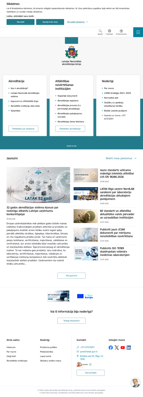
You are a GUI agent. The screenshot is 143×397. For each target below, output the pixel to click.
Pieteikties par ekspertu (23, 128)
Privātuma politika (48, 347)
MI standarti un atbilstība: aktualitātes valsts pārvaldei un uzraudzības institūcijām (117, 214)
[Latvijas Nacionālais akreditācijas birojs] (21, 32)
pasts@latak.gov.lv (88, 351)
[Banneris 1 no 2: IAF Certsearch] (58, 296)
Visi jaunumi (71, 275)
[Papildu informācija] (90, 364)
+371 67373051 (87, 347)
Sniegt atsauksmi (71, 320)
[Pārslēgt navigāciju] (138, 32)
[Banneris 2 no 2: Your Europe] (85, 296)
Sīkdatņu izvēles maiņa (50, 360)
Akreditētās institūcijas (17, 360)
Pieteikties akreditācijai (70, 128)
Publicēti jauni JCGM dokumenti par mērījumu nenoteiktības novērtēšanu (116, 233)
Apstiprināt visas (50, 22)
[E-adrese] (82, 364)
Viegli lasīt (11, 356)
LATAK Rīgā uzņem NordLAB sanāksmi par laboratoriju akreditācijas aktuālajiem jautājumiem (117, 194)
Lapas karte (45, 356)
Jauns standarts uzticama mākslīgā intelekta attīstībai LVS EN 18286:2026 (117, 173)
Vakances (11, 347)
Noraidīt (20, 22)
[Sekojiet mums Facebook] (111, 347)
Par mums (11, 351)
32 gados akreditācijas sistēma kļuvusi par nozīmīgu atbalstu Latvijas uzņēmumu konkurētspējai (32, 211)
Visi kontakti (90, 372)
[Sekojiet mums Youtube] (123, 347)
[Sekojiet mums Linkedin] (129, 347)
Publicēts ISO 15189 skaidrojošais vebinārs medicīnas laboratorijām (115, 252)
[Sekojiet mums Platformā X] (117, 347)
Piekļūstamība (46, 351)
